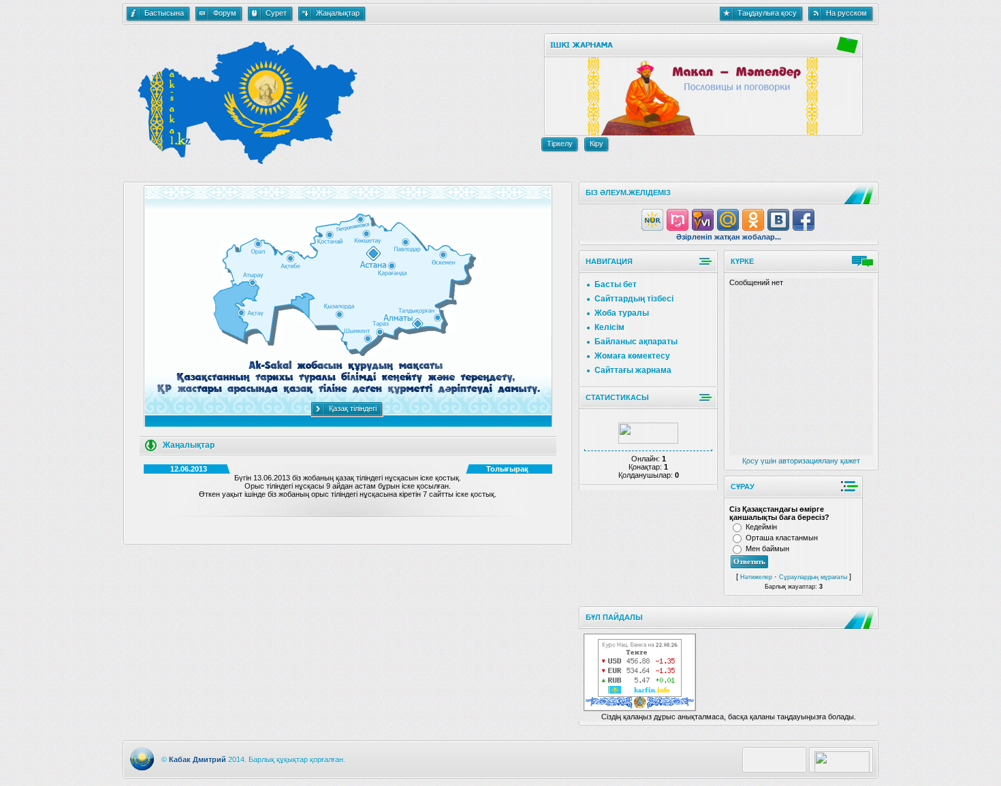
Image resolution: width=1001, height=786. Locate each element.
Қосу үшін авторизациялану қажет (801, 461)
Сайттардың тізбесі (633, 299)
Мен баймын (767, 548)
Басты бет (615, 284)
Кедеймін (761, 527)
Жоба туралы (621, 313)
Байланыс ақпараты (636, 341)
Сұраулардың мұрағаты (813, 577)
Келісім (609, 327)
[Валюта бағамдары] (640, 694)
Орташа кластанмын (782, 538)
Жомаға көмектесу (632, 356)
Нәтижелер (756, 577)
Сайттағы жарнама (632, 370)
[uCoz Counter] (648, 441)
